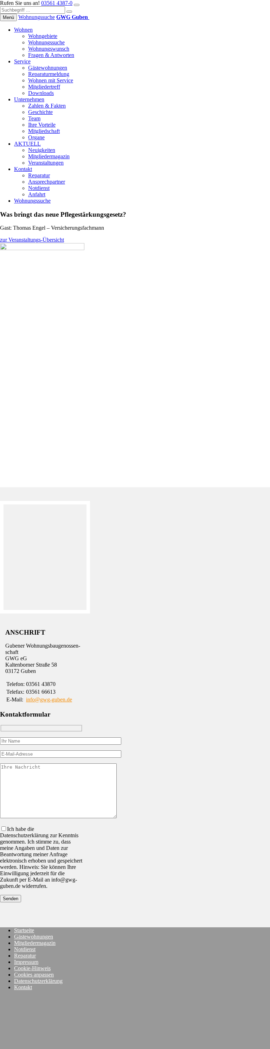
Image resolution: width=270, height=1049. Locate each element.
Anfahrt (36, 194)
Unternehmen (29, 99)
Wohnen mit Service (50, 80)
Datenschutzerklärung (38, 981)
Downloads (41, 93)
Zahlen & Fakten (47, 106)
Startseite (24, 930)
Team (34, 118)
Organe (36, 137)
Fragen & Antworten (51, 55)
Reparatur (39, 175)
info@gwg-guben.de (49, 699)
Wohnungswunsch (48, 49)
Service (22, 61)
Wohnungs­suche (36, 17)
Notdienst (39, 188)
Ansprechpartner (46, 182)
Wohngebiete (42, 36)
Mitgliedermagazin (49, 156)
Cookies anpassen (34, 975)
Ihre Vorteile (42, 125)
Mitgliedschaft (44, 131)
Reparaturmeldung (48, 74)
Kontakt (23, 169)
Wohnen (23, 30)
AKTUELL (27, 144)
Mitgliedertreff (44, 87)
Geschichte (40, 112)
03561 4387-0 (56, 3)
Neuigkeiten (41, 150)
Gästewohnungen (47, 68)
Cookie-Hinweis (32, 968)
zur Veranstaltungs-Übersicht (32, 240)
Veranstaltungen (46, 163)
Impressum (26, 962)
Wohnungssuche (46, 42)
